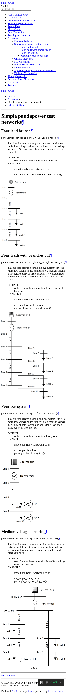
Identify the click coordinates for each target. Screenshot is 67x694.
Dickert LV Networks (25, 73)
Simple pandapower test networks (31, 44)
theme (31, 691)
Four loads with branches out (36, 49)
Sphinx (16, 691)
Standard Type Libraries (20, 23)
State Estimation (16, 32)
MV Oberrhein (22, 61)
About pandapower (18, 14)
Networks (13, 38)
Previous (11, 675)
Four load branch (29, 47)
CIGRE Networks (23, 58)
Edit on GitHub (16, 105)
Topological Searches (19, 35)
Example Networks (24, 41)
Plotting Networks (17, 76)
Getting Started (15, 17)
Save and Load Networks (21, 79)
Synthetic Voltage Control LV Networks (35, 70)
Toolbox (12, 85)
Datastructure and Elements (22, 20)
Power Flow (14, 26)
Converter (13, 82)
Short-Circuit (14, 29)
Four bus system (29, 52)
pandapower (7, 2)
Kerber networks (23, 67)
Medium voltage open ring (34, 55)
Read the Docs (55, 691)
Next (4, 675)
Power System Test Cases (27, 64)
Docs (10, 96)
